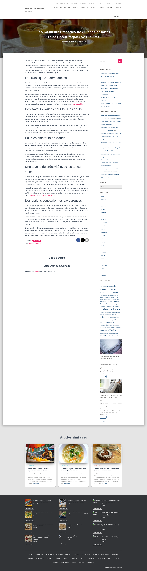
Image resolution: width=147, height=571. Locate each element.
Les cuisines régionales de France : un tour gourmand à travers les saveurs (43, 537)
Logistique (118, 7)
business (116, 295)
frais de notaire (116, 306)
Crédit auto (104, 304)
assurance (103, 289)
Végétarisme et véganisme (105, 333)
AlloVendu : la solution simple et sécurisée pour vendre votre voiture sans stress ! (111, 525)
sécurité (112, 327)
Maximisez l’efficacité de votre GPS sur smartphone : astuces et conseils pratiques (111, 136)
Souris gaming (110, 319)
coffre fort (116, 297)
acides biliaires (113, 283)
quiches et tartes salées (35, 243)
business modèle (103, 297)
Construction (109, 3)
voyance (113, 330)
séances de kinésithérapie (105, 327)
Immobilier (67, 7)
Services (93, 12)
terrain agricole (118, 327)
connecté (36, 271)
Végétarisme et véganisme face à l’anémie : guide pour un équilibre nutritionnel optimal (111, 147)
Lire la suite (36, 483)
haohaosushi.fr (78, 104)
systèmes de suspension (113, 325)
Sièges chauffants (115, 317)
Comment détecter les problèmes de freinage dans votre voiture (110, 174)
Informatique (84, 7)
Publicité (80, 12)
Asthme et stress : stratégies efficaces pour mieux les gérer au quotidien (111, 121)
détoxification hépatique (113, 304)
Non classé (71, 12)
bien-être (91, 3)
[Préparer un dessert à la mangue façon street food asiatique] (40, 453)
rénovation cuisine (108, 314)
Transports (117, 16)
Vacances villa (106, 330)
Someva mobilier (103, 319)
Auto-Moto (83, 3)
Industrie (75, 7)
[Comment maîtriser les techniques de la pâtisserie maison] (107, 453)
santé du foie (108, 317)
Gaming (101, 309)
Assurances (73, 3)
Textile (111, 12)
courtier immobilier (113, 301)
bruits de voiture (111, 295)
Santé (86, 12)
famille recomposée (108, 306)
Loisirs (53, 12)
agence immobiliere (110, 286)
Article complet (29, 508)
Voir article (103, 376)
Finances (118, 3)
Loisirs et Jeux (61, 12)
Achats (56, 3)
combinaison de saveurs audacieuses (42, 195)
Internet (93, 7)
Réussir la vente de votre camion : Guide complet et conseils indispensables (110, 91)
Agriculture (64, 3)
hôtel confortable (103, 312)
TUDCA (101, 330)
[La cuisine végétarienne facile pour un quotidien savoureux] (73, 453)
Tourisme (118, 12)
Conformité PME (103, 301)
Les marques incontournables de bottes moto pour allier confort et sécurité (110, 537)
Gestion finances (112, 309)
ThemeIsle (119, 567)
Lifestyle (109, 7)
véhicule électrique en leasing (114, 335)
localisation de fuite (111, 312)
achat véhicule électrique (105, 283)
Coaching (99, 3)
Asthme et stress (107, 292)
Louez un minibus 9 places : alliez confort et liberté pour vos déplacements (110, 76)
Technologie (102, 12)
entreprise (102, 306)
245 (104, 421)
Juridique (101, 7)
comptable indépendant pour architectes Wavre (109, 299)
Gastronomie (58, 7)
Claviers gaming (110, 297)
